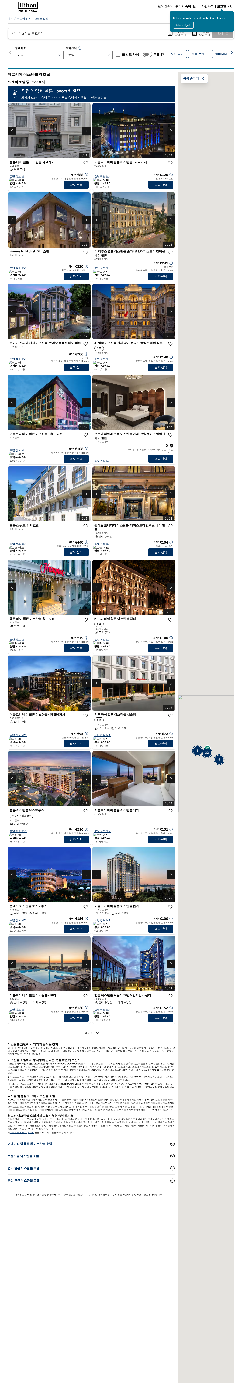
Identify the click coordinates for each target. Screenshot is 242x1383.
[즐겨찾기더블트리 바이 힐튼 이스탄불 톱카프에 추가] (170, 907)
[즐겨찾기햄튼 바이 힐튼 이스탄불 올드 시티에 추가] (86, 620)
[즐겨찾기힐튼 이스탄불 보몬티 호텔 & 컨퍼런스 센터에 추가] (170, 996)
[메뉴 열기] (12, 6)
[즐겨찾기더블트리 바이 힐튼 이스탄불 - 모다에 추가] (86, 996)
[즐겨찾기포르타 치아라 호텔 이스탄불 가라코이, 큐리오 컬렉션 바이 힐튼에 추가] (170, 435)
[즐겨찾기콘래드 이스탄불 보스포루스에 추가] (86, 907)
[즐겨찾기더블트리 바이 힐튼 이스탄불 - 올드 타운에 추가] (86, 435)
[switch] (147, 54)
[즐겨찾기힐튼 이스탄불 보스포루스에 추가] (86, 811)
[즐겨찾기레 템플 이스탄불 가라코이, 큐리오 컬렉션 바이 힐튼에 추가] (170, 344)
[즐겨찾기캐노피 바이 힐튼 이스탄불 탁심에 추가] (170, 620)
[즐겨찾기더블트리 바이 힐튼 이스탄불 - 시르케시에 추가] (170, 163)
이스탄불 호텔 (40, 18)
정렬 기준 (20, 48)
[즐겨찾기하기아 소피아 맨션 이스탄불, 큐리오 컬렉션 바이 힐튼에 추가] (86, 344)
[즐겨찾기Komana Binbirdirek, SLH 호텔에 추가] (86, 252)
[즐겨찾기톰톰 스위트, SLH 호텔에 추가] (86, 526)
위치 (10, 18)
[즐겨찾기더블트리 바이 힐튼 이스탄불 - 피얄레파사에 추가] (86, 716)
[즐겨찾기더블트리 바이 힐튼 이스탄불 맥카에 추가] (170, 811)
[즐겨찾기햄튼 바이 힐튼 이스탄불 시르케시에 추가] (86, 163)
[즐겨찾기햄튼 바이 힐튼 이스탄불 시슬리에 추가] (170, 716)
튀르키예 (22, 18)
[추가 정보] (86, 174)
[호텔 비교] (147, 54)
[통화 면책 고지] (80, 48)
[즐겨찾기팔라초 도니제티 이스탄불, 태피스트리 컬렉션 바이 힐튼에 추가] (170, 526)
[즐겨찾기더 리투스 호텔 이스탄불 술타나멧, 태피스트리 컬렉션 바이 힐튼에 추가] (170, 252)
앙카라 (31, 1132)
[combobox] (86, 33)
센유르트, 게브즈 (18, 1132)
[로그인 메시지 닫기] (231, 13)
